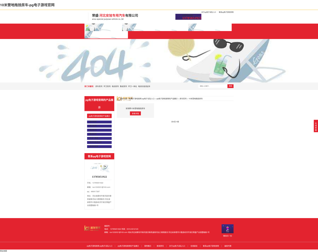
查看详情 (135, 113)
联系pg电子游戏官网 (226, 12)
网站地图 (3, 251)
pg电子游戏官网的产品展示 (138, 27)
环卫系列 (107, 86)
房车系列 (98, 86)
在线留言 (223, 27)
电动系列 (115, 86)
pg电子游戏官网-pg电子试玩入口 (103, 27)
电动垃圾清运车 (144, 86)
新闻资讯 (180, 27)
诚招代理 (120, 34)
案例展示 (163, 27)
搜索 (230, 86)
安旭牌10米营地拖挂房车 (135, 108)
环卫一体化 (132, 86)
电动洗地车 (94, 146)
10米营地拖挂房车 (196, 98)
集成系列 (123, 86)
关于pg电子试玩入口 (208, 12)
